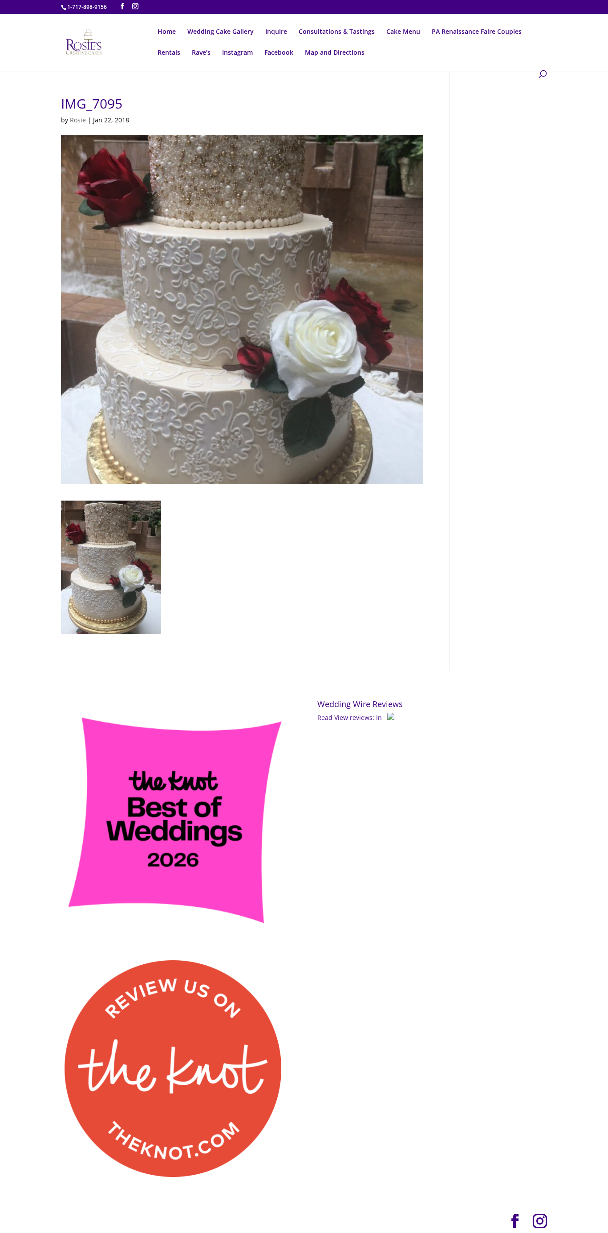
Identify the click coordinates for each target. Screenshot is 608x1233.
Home (167, 32)
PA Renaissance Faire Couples (477, 32)
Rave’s (201, 53)
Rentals (169, 53)
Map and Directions (335, 53)
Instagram (237, 53)
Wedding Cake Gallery (220, 32)
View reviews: (354, 717)
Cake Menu (403, 32)
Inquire (276, 32)
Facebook (278, 53)
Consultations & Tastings (337, 32)
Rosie (78, 120)
